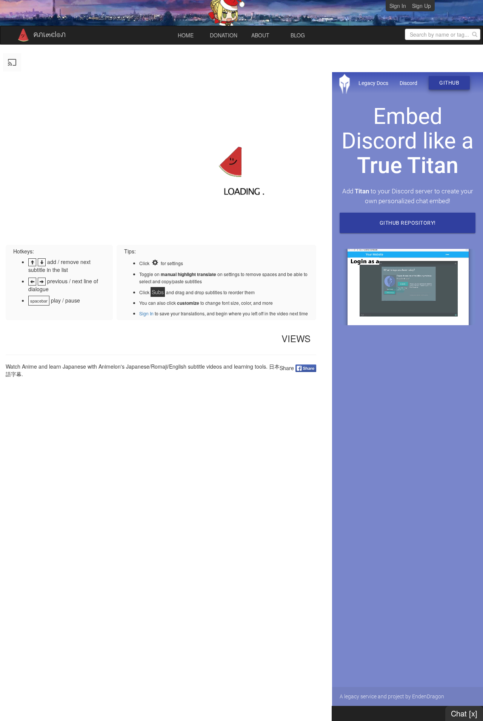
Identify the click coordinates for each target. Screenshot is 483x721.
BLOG (298, 35)
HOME (186, 35)
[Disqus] (161, 481)
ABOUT (260, 35)
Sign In (397, 5)
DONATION (223, 35)
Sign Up (421, 5)
